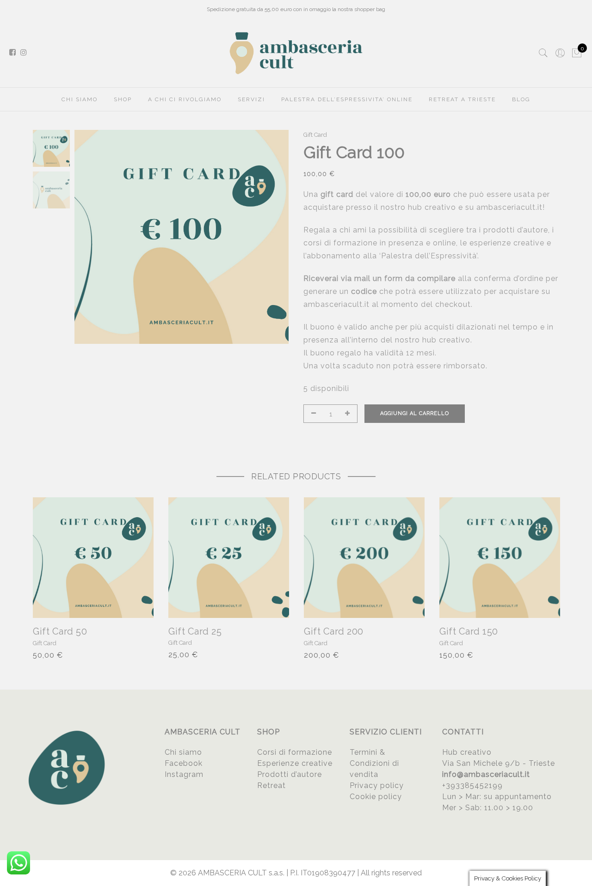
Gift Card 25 (195, 631)
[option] (181, 237)
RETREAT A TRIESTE (462, 99)
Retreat (271, 785)
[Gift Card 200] (364, 557)
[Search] (543, 53)
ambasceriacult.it (509, 207)
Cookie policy (376, 796)
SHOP (123, 99)
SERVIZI (251, 99)
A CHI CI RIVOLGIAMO (185, 99)
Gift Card (315, 134)
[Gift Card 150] (499, 557)
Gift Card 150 (468, 631)
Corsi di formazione (294, 752)
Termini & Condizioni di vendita (374, 763)
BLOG (521, 99)
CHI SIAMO (80, 99)
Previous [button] (97, 237)
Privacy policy (377, 785)
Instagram (184, 774)
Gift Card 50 (60, 631)
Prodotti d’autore (289, 774)
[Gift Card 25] (228, 557)
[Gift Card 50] (93, 557)
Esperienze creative (295, 763)
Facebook (184, 763)
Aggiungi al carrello (414, 413)
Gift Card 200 (334, 631)
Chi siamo (183, 752)
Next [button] (273, 237)
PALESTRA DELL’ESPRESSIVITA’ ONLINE (347, 99)
